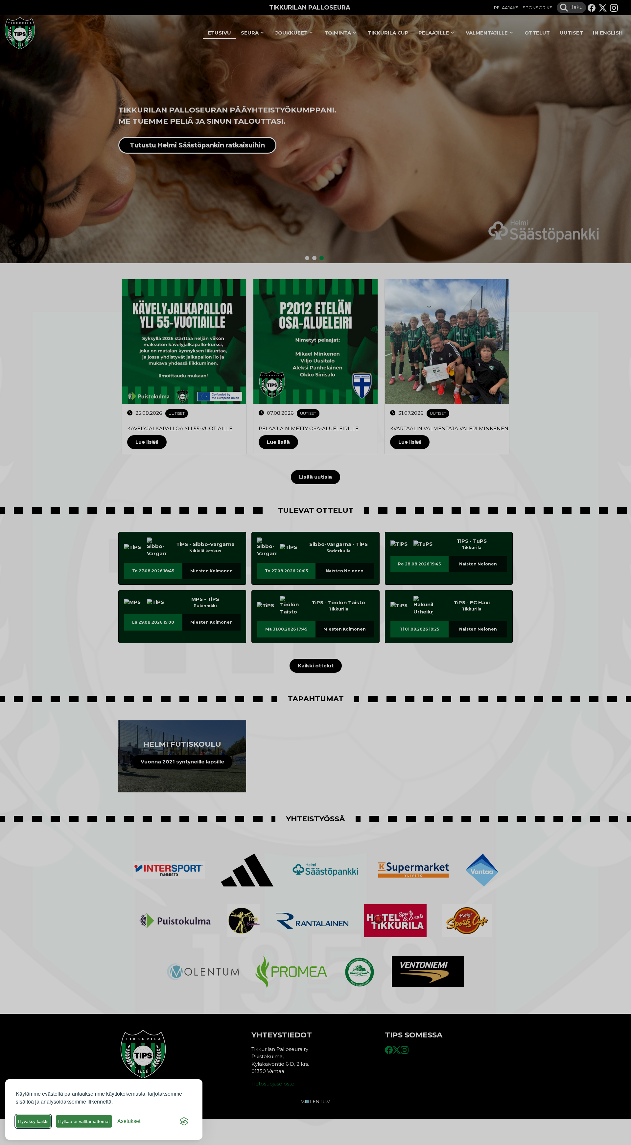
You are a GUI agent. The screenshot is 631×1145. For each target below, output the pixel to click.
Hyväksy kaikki (33, 1121)
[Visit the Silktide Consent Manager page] (184, 1121)
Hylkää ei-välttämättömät (84, 1121)
